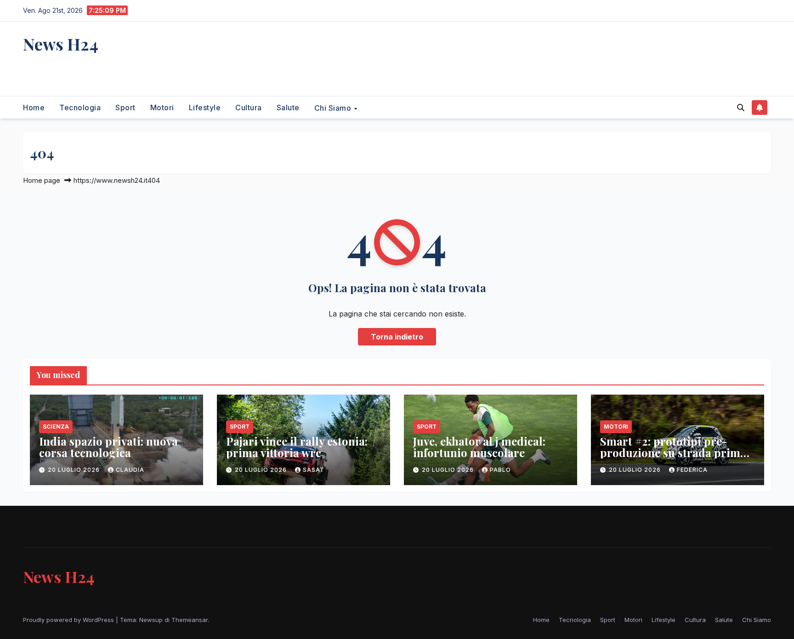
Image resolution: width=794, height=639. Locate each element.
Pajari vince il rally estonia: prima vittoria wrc (297, 447)
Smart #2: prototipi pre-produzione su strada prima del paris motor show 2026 (673, 452)
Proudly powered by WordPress (69, 619)
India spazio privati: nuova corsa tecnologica (108, 447)
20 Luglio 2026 (75, 469)
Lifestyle (205, 107)
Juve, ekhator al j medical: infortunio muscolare (479, 447)
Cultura (248, 107)
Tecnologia (80, 107)
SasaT (313, 469)
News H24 (60, 44)
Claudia (130, 469)
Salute (288, 107)
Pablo (500, 469)
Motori (162, 107)
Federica (692, 469)
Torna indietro (397, 336)
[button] (740, 107)
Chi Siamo (333, 107)
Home (34, 107)
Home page (41, 180)
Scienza (56, 426)
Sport (125, 107)
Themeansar (189, 619)
